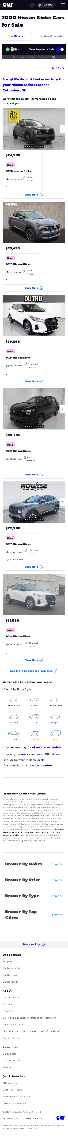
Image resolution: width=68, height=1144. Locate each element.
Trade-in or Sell (12, 968)
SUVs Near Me (11, 1083)
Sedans (14, 722)
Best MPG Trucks (12, 1090)
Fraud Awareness (13, 1011)
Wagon (55, 722)
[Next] (62, 129)
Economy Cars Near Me (16, 1096)
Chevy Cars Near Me (14, 1103)
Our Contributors (13, 1060)
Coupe (34, 705)
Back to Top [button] (31, 944)
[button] (32, 5)
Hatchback (14, 705)
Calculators (10, 1054)
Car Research (10, 982)
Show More (31, 195)
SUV (34, 722)
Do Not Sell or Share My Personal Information (29, 1018)
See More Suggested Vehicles (31, 671)
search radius (30, 754)
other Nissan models (46, 747)
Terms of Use (10, 1118)
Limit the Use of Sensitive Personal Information (31, 1031)
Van (55, 739)
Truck (14, 739)
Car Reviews (10, 975)
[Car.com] (8, 5)
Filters (18, 36)
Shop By (8, 961)
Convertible (55, 705)
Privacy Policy (33, 1118)
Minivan (35, 739)
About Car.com (11, 997)
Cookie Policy (11, 1038)
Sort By (56, 68)
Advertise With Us (13, 1024)
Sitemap (7, 1067)
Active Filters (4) (51, 36)
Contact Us (9, 1004)
